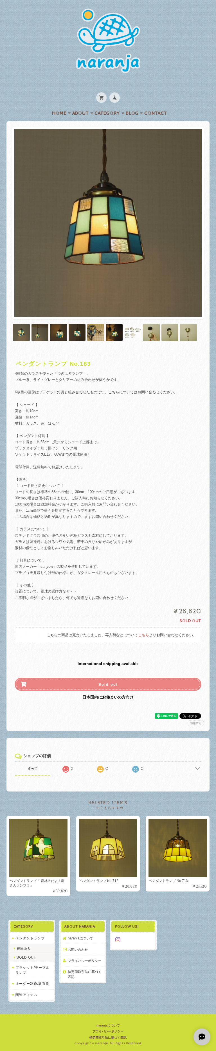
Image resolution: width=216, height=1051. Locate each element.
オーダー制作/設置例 (32, 983)
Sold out (108, 684)
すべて (33, 769)
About (80, 113)
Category (107, 113)
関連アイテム (26, 995)
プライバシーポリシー (85, 961)
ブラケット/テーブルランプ (32, 970)
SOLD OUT (26, 957)
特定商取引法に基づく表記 (85, 974)
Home (59, 113)
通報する (195, 723)
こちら (143, 635)
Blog (132, 113)
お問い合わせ (78, 949)
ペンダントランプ (30, 938)
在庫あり (24, 948)
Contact (155, 113)
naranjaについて (80, 938)
